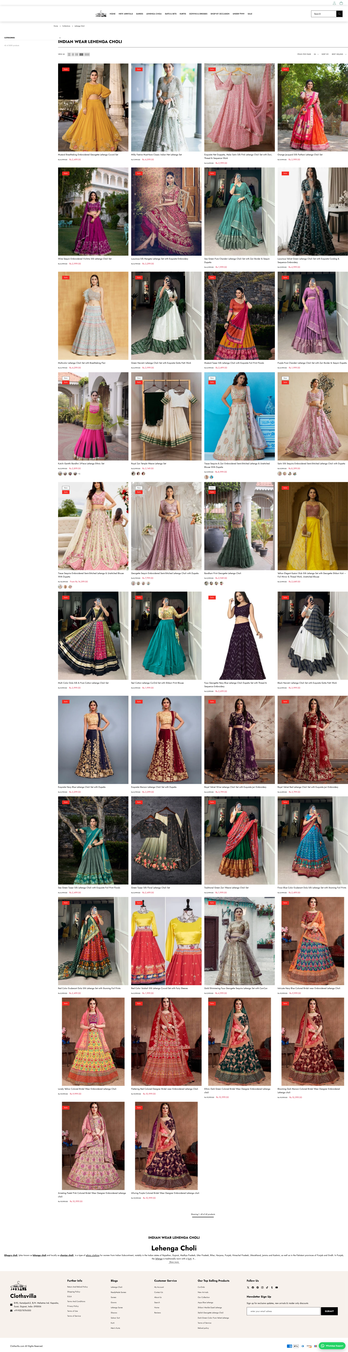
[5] (87, 54)
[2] (73, 54)
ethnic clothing (92, 1255)
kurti (190, 1258)
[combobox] (326, 14)
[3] (76, 54)
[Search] (339, 14)
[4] (81, 54)
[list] (69, 54)
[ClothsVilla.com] (100, 13)
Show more (174, 1262)
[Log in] (334, 3)
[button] (341, 3)
